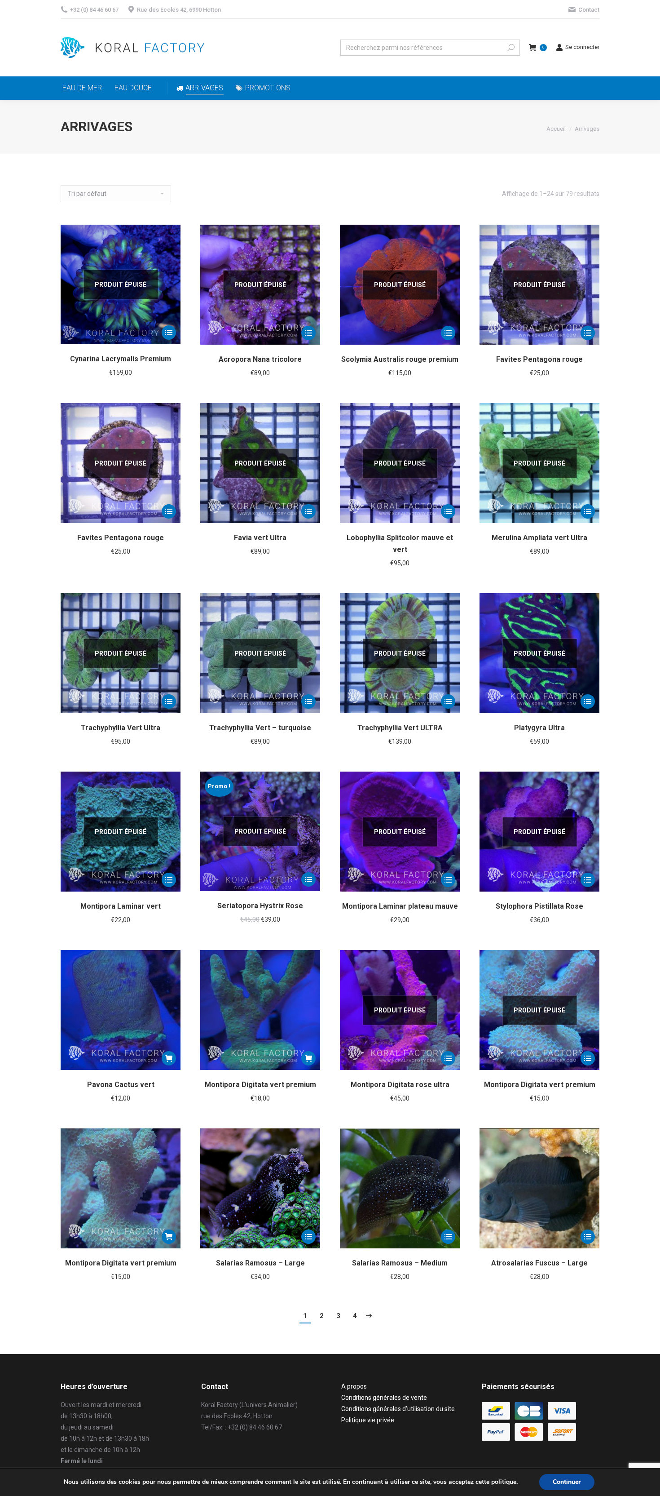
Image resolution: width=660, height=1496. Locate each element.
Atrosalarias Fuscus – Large (539, 1263)
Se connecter (582, 47)
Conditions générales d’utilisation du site (398, 1408)
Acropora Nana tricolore (260, 359)
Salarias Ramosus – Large (260, 1263)
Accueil (556, 128)
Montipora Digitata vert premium (260, 1084)
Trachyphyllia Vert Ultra (120, 728)
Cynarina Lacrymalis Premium (120, 359)
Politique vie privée (367, 1420)
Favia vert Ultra (260, 537)
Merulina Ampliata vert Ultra (539, 537)
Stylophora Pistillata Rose (539, 906)
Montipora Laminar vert (120, 906)
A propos (354, 1386)
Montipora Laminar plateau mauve (400, 906)
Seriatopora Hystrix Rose (260, 905)
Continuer (567, 1482)
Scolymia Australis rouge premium (399, 359)
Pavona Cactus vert (120, 1084)
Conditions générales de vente (384, 1397)
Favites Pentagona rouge (539, 359)
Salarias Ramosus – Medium (400, 1263)
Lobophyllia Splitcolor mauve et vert (400, 543)
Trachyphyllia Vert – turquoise (260, 728)
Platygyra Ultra (539, 728)
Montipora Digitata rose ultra (400, 1084)
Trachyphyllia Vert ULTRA (400, 728)
